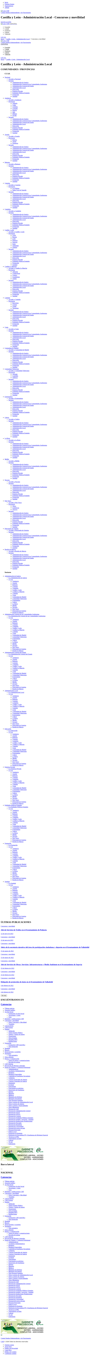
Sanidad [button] (14, 96)
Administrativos (13, 1069)
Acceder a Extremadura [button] (16, 398)
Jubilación (12, 1031)
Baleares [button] (7, 162)
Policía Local (13, 1131)
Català (7, 29)
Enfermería (12, 1144)
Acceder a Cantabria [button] (15, 211)
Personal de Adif (14, 1109)
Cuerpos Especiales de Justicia (18, 1079)
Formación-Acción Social (16, 1013)
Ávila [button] (14, 235)
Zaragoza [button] (15, 143)
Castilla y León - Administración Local (18, 39)
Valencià (7, 34)
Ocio (10, 1017)
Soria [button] (14, 244)
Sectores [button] (11, 81)
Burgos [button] (14, 237)
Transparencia (9, 6)
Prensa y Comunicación (12, 1059)
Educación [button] (15, 89)
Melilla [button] (7, 459)
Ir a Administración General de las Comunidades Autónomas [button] (27, 616)
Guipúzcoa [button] (15, 508)
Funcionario (12, 1086)
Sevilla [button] (14, 115)
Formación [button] (15, 94)
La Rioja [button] (7, 438)
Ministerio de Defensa (15, 1097)
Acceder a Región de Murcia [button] (17, 551)
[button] (9, 24)
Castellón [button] (15, 376)
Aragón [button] (7, 134)
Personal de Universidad (16, 1126)
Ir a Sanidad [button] (12, 883)
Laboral (11, 1140)
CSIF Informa (9, 1064)
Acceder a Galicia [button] (14, 419)
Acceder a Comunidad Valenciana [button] (19, 370)
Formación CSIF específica (17, 1045)
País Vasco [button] (8, 501)
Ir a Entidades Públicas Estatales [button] (18, 807)
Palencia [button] (14, 240)
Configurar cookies (10, 1353)
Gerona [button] (14, 305)
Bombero (11, 1072)
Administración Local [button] (19, 88)
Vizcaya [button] (14, 509)
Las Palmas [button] (15, 188)
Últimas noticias (9, 1008)
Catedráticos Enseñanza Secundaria (19, 1076)
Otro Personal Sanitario (16, 1100)
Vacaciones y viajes (14, 1015)
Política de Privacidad (11, 1348)
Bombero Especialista (15, 1074)
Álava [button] (14, 506)
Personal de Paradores (15, 1125)
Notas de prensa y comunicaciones (19, 1060)
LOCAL (3, 37)
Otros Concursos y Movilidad (18, 1022)
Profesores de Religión (15, 1133)
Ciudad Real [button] (16, 273)
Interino (11, 1092)
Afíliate (7, 7)
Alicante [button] (14, 374)
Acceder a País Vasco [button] (15, 502)
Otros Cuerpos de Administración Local (21, 1102)
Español (7, 27)
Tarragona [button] (15, 308)
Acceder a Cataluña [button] (14, 299)
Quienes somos (9, 1345)
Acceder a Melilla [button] (14, 461)
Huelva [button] (14, 110)
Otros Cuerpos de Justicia (16, 1104)
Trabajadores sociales (15, 1138)
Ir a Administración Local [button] (16, 692)
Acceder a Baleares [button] (14, 164)
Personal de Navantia (15, 1123)
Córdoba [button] (15, 107)
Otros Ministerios (14, 1107)
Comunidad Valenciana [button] (12, 369)
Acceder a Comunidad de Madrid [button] (19, 350)
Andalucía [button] (8, 98)
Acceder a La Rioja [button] (14, 440)
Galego (7, 32)
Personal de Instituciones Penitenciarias (20, 1121)
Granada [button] (15, 108)
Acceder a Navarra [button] (14, 482)
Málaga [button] (14, 114)
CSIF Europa (9, 1027)
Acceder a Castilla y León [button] (16, 232)
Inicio (6, 2)
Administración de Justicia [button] (20, 82)
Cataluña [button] (7, 298)
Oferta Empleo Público (16, 1033)
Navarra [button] (7, 480)
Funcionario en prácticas (16, 1088)
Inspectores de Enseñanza (16, 1090)
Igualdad (7, 1048)
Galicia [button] (7, 417)
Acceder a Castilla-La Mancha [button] (18, 268)
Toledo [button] (14, 278)
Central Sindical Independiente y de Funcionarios (16, 12)
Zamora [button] (14, 247)
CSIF (2, 1341)
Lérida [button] (14, 306)
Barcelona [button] (15, 303)
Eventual (11, 1085)
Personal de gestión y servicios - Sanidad (21, 1119)
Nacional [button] (7, 77)
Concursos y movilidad (12, 1020)
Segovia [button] (14, 242)
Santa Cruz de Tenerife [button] (19, 190)
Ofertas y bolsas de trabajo (17, 1034)
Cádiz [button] (14, 105)
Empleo (7, 1029)
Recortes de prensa (14, 1062)
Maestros (11, 1093)
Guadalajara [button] (16, 277)
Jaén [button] (13, 112)
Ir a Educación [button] (13, 730)
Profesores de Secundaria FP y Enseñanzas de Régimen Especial (28, 1135)
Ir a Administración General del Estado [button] (20, 654)
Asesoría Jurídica (10, 1010)
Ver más (4, 995)
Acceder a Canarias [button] (14, 185)
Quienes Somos (9, 4)
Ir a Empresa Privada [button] (15, 769)
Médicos (11, 1095)
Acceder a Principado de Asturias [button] (19, 530)
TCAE (11, 1142)
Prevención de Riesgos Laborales (15, 1065)
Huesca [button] (14, 140)
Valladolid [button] (15, 245)
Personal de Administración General (19, 1111)
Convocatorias (9, 1026)
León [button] (14, 239)
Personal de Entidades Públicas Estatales (21, 1118)
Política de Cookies (10, 1352)
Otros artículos (9, 1057)
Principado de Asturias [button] (11, 528)
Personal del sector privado (17, 1128)
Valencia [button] (15, 377)
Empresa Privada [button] (17, 91)
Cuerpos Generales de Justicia (18, 1081)
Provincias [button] (12, 101)
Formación (8, 1043)
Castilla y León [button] (9, 230)
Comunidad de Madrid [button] (11, 348)
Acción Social (9, 1012)
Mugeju (7, 1050)
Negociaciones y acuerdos (13, 1052)
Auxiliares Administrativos (17, 1071)
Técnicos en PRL (14, 1137)
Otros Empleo (13, 1038)
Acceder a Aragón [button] (14, 136)
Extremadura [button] (8, 397)
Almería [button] (14, 103)
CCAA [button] (11, 579)
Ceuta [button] (6, 327)
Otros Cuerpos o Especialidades (18, 1105)
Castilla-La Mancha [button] (11, 266)
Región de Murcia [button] (10, 549)
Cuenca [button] (14, 275)
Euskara (7, 30)
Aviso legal (8, 1346)
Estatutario (12, 1083)
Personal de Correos (15, 1116)
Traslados (11, 1024)
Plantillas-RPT (13, 1039)
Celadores (12, 1078)
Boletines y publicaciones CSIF (14, 1019)
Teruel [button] (14, 141)
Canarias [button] (7, 183)
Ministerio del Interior (15, 1098)
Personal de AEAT (14, 1112)
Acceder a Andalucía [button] (15, 100)
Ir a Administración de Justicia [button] (18, 578)
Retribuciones (13, 1041)
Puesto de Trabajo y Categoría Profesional (17, 1067)
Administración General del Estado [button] (23, 86)
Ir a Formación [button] (13, 845)
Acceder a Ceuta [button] (14, 329)
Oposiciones (12, 1036)
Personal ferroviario (14, 1130)
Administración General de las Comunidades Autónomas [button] (29, 84)
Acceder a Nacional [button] (15, 79)
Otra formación (13, 1046)
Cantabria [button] (8, 209)
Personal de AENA (14, 1114)
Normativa (8, 1053)
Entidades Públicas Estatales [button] (21, 93)
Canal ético (8, 1350)
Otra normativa (13, 1055)
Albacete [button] (15, 272)
